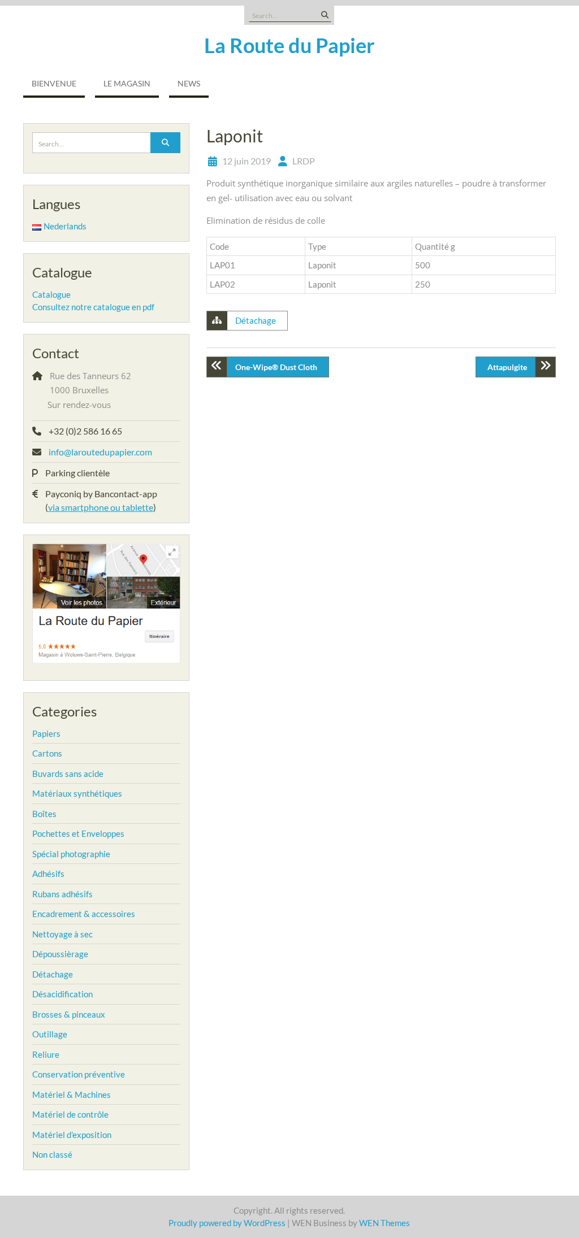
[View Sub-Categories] (67, 732)
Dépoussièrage (60, 954)
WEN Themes (384, 1223)
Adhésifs (48, 873)
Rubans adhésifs (62, 894)
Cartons (47, 753)
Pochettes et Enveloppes (78, 833)
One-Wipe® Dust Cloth (276, 367)
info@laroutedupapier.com (100, 451)
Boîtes (44, 814)
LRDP (303, 160)
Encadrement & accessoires (83, 914)
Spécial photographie (71, 854)
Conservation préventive (78, 1074)
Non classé (52, 1154)
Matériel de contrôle (70, 1114)
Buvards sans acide (67, 773)
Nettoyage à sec (62, 934)
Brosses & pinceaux (68, 1014)
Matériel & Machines (71, 1094)
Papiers (46, 733)
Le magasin (126, 83)
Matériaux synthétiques (77, 793)
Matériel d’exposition (71, 1135)
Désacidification (62, 994)
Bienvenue (54, 83)
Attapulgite (507, 367)
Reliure (45, 1054)
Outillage (49, 1034)
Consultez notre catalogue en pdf (93, 307)
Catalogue (51, 294)
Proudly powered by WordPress (227, 1223)
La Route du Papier (289, 45)
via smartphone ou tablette (100, 507)
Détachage (255, 320)
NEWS (189, 83)
